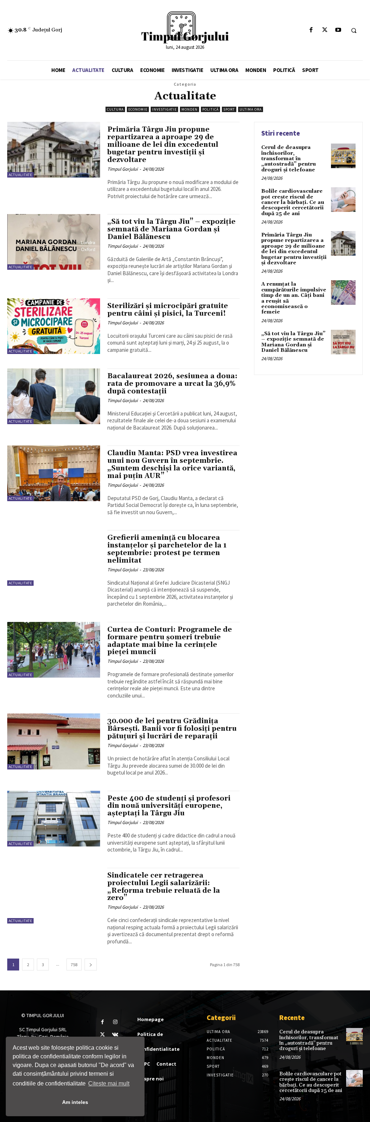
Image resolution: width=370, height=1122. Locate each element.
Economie (137, 109)
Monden (189, 109)
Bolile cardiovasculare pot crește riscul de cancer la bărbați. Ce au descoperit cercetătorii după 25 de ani (292, 202)
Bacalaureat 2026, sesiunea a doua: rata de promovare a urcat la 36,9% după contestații (172, 384)
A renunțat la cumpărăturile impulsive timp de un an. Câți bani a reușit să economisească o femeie (293, 298)
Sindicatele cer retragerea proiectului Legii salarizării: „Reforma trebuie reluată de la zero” (163, 887)
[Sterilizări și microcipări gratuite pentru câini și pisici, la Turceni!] (53, 326)
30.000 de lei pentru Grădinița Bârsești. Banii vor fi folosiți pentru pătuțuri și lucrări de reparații (172, 729)
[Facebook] (311, 30)
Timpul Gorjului (122, 169)
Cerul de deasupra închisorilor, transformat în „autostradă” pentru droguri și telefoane (288, 158)
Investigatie (164, 109)
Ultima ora (251, 109)
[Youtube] (338, 30)
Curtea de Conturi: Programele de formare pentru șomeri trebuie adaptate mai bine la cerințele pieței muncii (169, 641)
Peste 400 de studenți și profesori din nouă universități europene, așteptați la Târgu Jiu (169, 806)
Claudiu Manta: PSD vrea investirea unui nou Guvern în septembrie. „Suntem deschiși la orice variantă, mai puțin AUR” (172, 464)
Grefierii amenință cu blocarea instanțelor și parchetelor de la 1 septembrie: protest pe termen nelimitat (167, 549)
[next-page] (91, 964)
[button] (354, 30)
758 (74, 964)
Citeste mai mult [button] (108, 1083)
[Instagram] (115, 1022)
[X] (325, 30)
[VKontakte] (115, 1034)
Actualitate (20, 174)
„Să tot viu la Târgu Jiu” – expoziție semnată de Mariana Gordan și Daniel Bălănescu (171, 229)
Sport (229, 109)
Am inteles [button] (75, 1102)
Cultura (115, 109)
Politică (210, 109)
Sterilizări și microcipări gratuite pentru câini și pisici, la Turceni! (167, 310)
